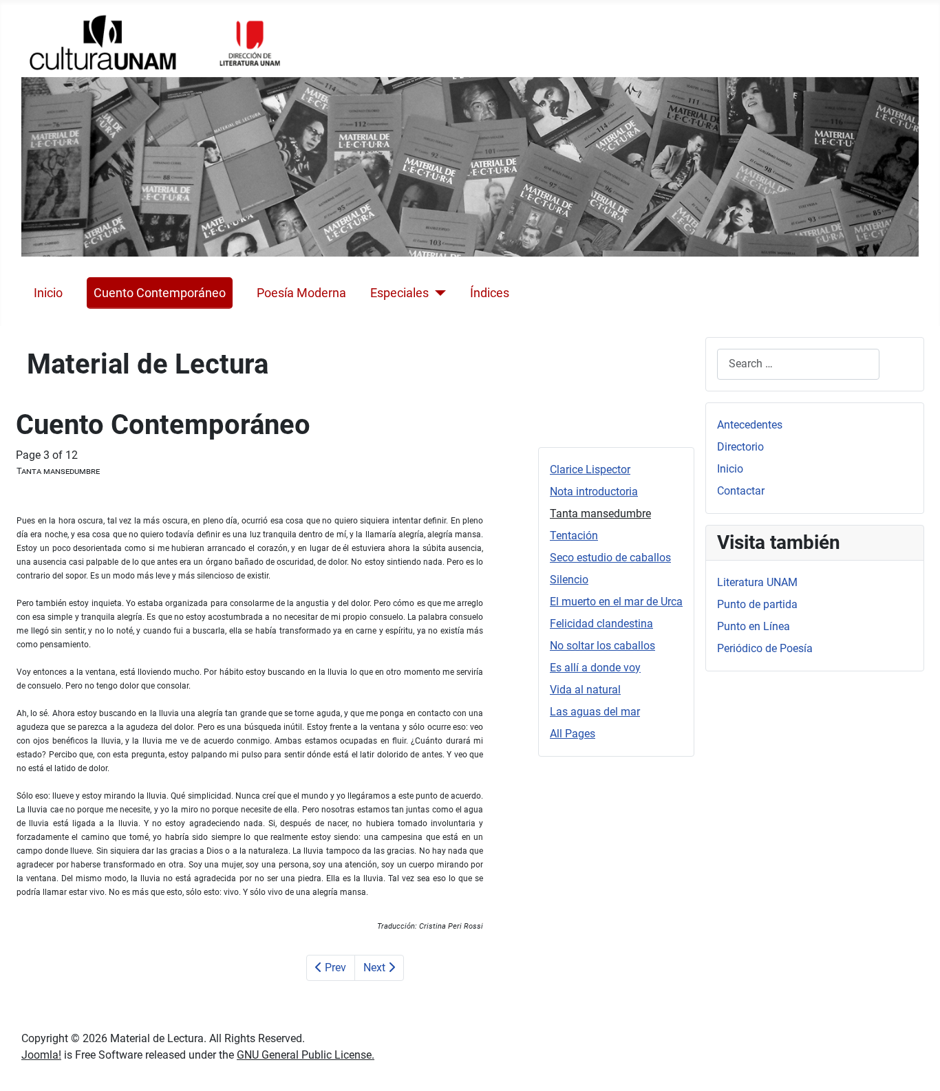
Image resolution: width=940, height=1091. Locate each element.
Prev (334, 967)
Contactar (741, 490)
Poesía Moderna (301, 293)
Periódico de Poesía (765, 648)
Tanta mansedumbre (600, 513)
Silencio (569, 579)
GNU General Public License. (305, 1054)
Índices (489, 293)
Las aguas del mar (595, 711)
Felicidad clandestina (601, 623)
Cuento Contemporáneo (160, 293)
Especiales (399, 293)
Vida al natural (585, 689)
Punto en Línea (753, 626)
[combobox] (798, 364)
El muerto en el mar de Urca (616, 601)
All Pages (572, 733)
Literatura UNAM (757, 582)
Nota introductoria (594, 491)
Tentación (574, 535)
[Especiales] (437, 293)
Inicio (48, 293)
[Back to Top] (916, 1065)
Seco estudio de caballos (610, 557)
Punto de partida (757, 604)
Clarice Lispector (590, 469)
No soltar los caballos (602, 645)
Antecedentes (749, 424)
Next (375, 967)
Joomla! (41, 1054)
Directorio (740, 446)
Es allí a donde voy (595, 667)
